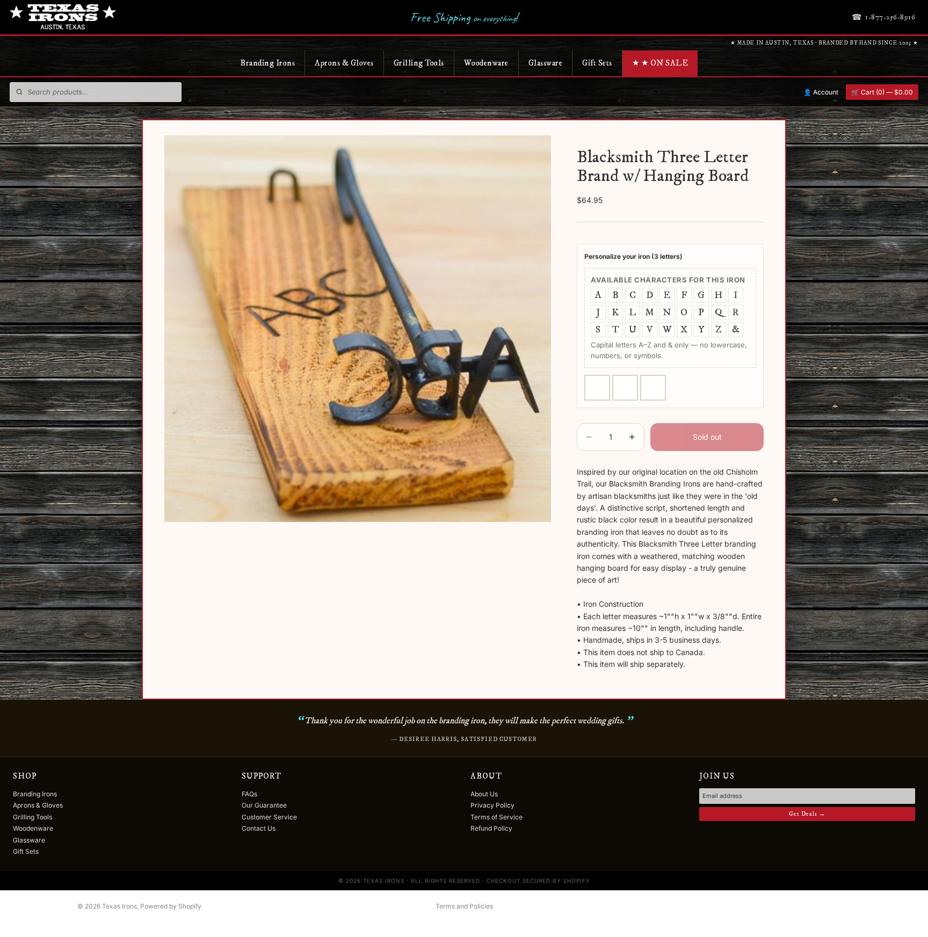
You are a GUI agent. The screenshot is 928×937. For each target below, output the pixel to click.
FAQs (249, 794)
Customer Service (269, 817)
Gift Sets (597, 63)
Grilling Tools (419, 63)
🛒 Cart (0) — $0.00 (882, 92)
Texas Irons (119, 906)
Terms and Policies (464, 906)
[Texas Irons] (63, 17)
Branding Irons (267, 63)
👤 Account (820, 92)
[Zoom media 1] (357, 328)
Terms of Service (496, 817)
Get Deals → (807, 814)
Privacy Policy (492, 805)
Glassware (545, 63)
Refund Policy (491, 828)
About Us (484, 794)
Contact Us (259, 828)
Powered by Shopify (170, 906)
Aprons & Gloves (344, 63)
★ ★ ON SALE (660, 63)
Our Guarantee (264, 805)
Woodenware (486, 63)
